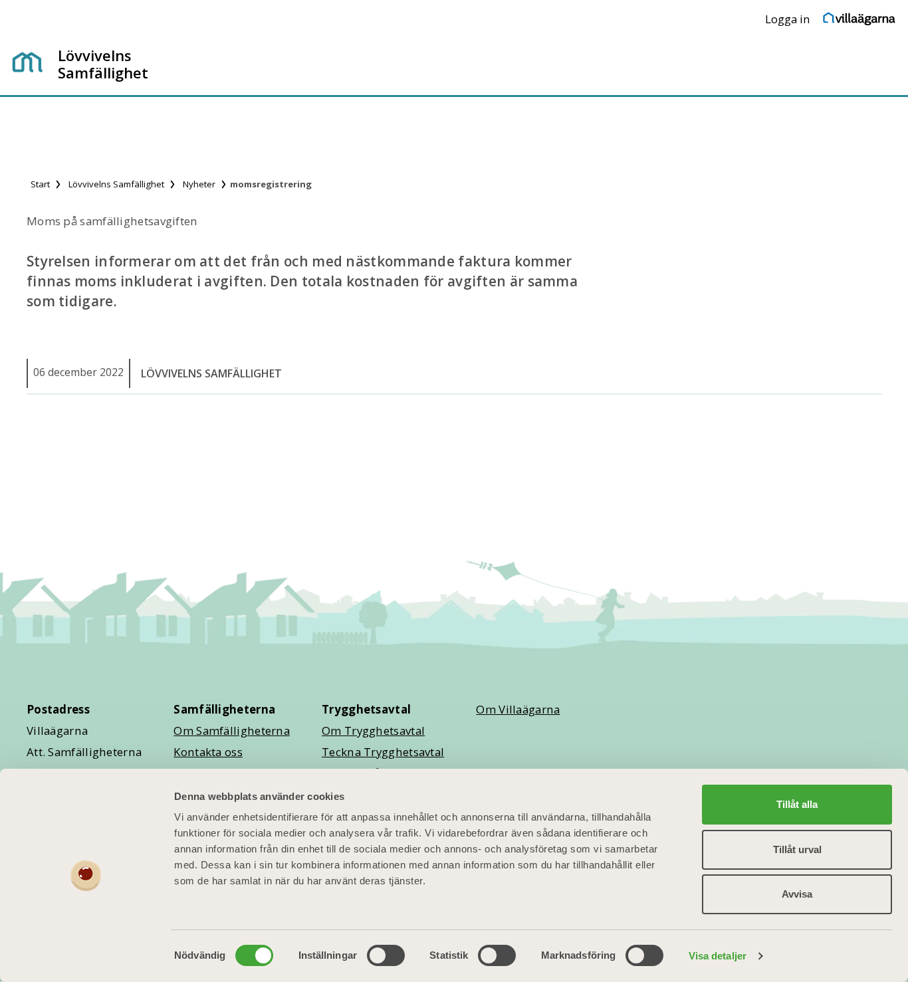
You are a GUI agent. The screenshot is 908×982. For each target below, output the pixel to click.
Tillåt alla (797, 804)
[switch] (386, 955)
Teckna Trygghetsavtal (383, 751)
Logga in (787, 19)
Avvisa (797, 894)
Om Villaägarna (518, 709)
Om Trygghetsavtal (373, 730)
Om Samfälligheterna (231, 730)
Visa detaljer (717, 955)
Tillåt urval (797, 849)
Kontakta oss (208, 751)
